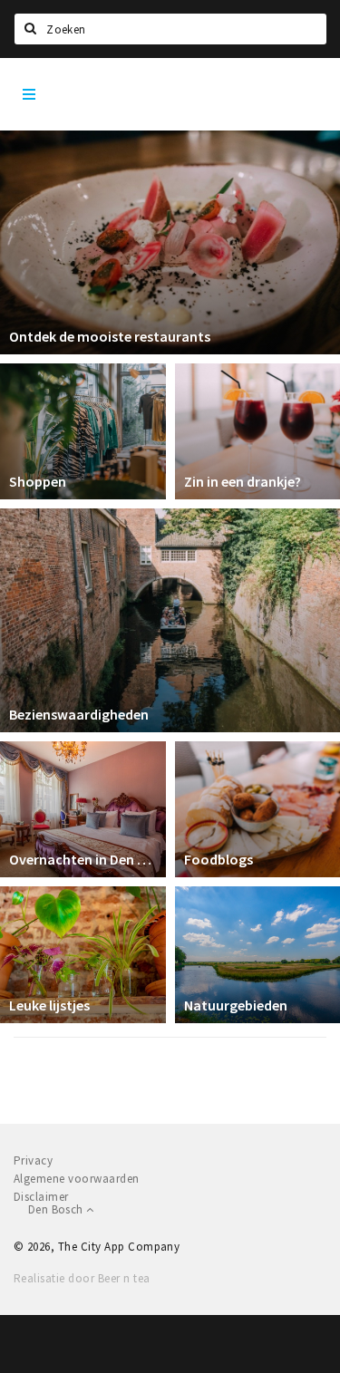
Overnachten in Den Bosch (83, 859)
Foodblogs (218, 859)
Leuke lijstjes (49, 1005)
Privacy (33, 1160)
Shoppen (37, 481)
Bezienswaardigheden (79, 714)
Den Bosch (57, 1209)
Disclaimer (41, 1196)
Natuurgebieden (235, 1005)
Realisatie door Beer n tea (82, 1278)
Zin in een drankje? (242, 481)
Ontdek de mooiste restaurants (109, 336)
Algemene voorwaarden (77, 1178)
